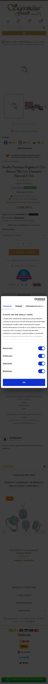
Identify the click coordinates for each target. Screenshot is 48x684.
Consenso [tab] (7, 306)
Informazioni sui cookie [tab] (36, 306)
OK (24, 382)
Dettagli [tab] (18, 306)
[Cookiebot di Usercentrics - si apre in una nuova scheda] (34, 299)
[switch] (41, 356)
